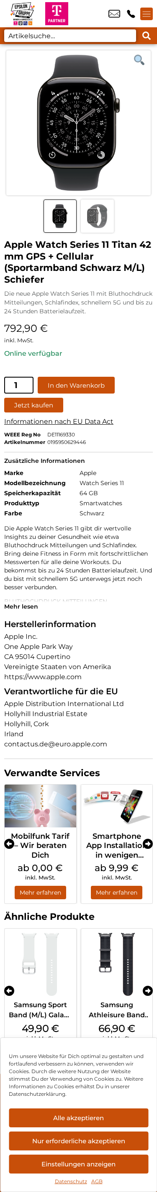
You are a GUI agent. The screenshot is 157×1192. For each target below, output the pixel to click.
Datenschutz (71, 1181)
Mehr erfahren (40, 892)
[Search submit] (146, 35)
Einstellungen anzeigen (78, 1164)
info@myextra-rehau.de (114, 14)
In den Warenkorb (76, 385)
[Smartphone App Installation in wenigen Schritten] (117, 806)
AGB (97, 1181)
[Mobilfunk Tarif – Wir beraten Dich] (40, 806)
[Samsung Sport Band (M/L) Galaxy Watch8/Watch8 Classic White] (40, 964)
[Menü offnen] (146, 14)
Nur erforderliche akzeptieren (78, 1141)
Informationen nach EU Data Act (58, 421)
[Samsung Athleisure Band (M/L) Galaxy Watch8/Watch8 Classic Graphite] (117, 964)
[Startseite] (22, 13)
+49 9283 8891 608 (131, 14)
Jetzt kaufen (33, 405)
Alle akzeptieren (78, 1118)
